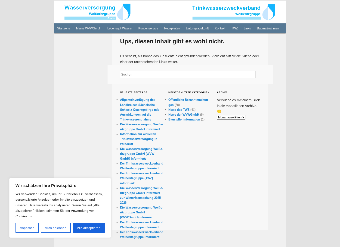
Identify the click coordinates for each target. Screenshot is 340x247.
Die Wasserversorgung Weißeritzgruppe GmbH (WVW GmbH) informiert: (141, 153)
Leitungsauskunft (197, 28)
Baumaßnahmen (268, 28)
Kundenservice (148, 28)
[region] (60, 208)
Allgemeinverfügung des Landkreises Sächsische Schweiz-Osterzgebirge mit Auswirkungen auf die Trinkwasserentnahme (139, 109)
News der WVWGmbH (183, 114)
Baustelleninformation (184, 119)
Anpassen (27, 228)
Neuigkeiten (172, 28)
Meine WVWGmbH (88, 28)
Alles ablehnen (55, 228)
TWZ (234, 28)
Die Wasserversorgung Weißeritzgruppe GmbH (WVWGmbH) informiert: (141, 212)
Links (247, 28)
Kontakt (220, 28)
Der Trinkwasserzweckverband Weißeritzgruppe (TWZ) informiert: (141, 178)
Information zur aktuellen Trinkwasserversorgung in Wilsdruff (138, 139)
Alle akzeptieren (88, 228)
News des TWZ (178, 109)
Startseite (63, 28)
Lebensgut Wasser (119, 28)
